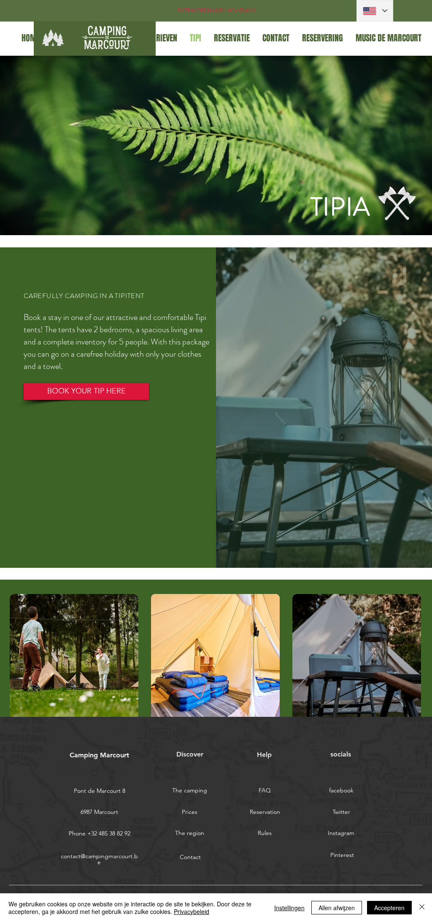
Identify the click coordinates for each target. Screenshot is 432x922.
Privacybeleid (191, 911)
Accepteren (389, 907)
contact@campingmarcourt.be (99, 859)
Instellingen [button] (289, 907)
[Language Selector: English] (374, 11)
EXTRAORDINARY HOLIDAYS (216, 10)
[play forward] (411, 658)
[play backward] (20, 658)
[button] (74, 658)
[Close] (422, 907)
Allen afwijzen (337, 907)
